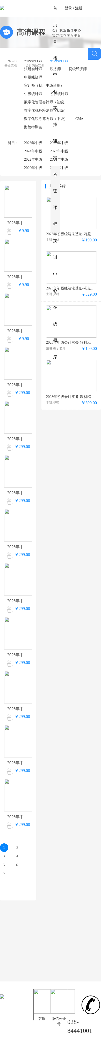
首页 (55, 16)
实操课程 (55, 133)
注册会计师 (33, 69)
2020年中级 (33, 168)
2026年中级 (33, 143)
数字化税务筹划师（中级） (46, 119)
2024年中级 (33, 151)
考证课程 (55, 199)
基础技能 (10, 65)
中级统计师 (33, 94)
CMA (79, 119)
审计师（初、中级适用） (44, 85)
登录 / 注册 (73, 8)
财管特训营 (33, 127)
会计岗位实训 (35, 65)
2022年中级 (33, 159)
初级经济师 (78, 69)
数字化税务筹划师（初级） (46, 110)
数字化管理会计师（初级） (46, 102)
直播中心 (55, 66)
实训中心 (55, 266)
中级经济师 (33, 77)
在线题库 (55, 332)
